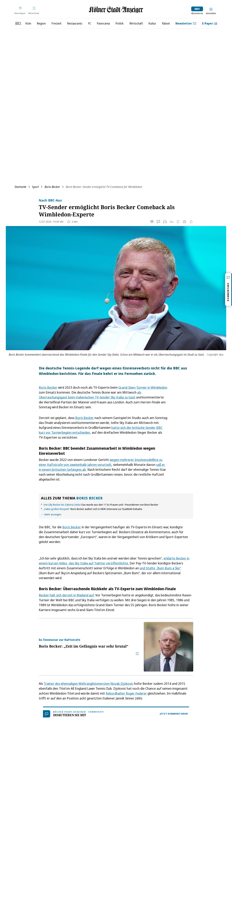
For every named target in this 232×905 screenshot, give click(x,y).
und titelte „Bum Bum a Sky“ (160, 568)
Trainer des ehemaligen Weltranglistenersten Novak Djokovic (88, 683)
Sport (35, 187)
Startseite (20, 187)
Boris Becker (52, 187)
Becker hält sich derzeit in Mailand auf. (67, 595)
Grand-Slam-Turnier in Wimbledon (142, 387)
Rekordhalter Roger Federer (126, 693)
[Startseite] (116, 10)
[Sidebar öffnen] (18, 23)
